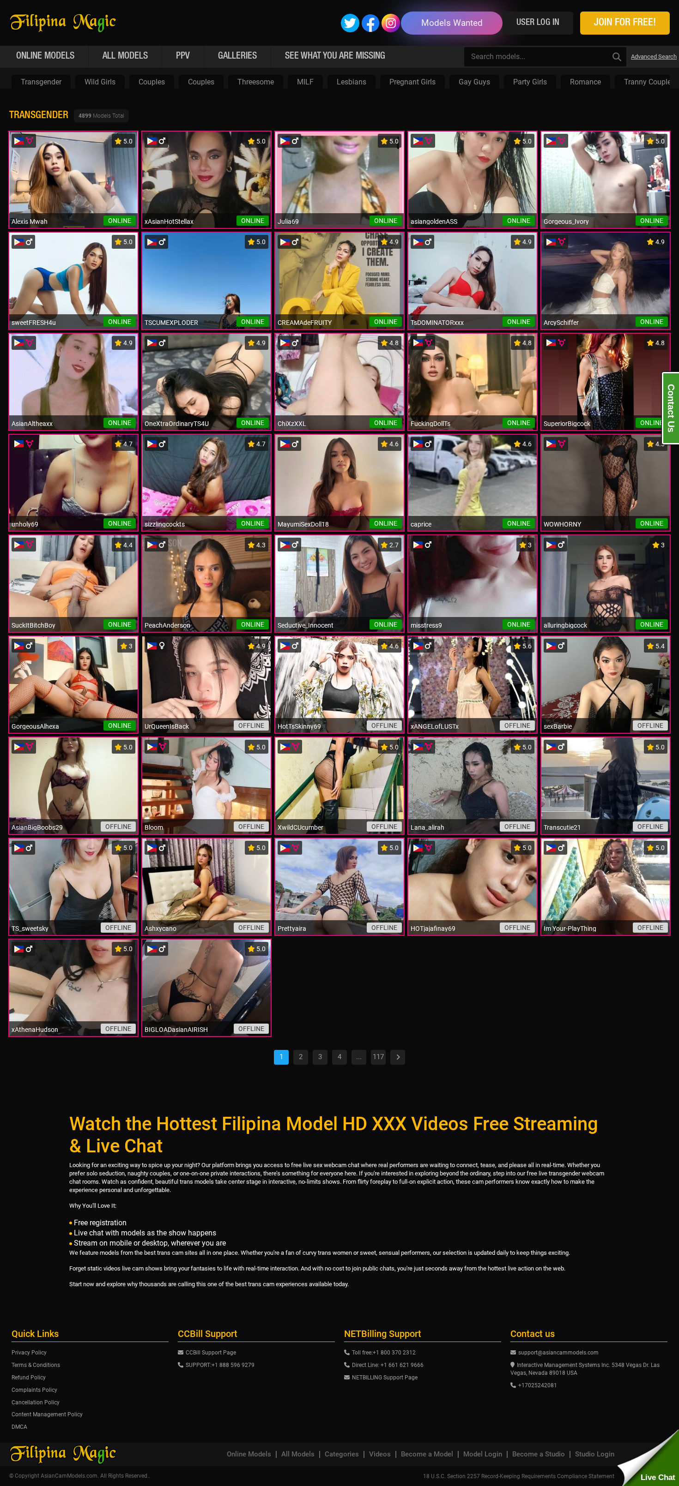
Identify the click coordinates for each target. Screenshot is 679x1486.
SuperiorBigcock (567, 423)
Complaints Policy (34, 1390)
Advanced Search (654, 56)
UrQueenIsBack (167, 726)
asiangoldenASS (434, 221)
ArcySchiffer (561, 322)
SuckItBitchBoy (33, 625)
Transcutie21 (562, 827)
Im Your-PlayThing (570, 928)
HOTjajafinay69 (433, 928)
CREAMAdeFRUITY (305, 322)
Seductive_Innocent (305, 625)
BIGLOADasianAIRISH (176, 1029)
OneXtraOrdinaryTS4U (177, 423)
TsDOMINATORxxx (437, 322)
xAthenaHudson (35, 1029)
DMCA (19, 1427)
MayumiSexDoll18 (303, 524)
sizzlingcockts (165, 524)
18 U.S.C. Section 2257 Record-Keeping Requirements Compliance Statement (518, 1476)
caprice (421, 524)
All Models (298, 1454)
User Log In (537, 22)
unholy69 (25, 524)
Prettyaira (292, 928)
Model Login (482, 1454)
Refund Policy (29, 1377)
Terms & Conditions (36, 1365)
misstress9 (426, 625)
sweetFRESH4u (34, 322)
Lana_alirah (427, 827)
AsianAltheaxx (32, 423)
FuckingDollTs (430, 423)
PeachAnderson (167, 625)
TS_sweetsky (30, 928)
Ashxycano (160, 928)
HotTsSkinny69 (299, 726)
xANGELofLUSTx (435, 726)
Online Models (249, 1454)
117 (378, 1057)
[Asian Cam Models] (63, 23)
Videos (380, 1454)
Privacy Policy (29, 1352)
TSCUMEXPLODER (171, 322)
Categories (342, 1454)
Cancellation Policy (36, 1402)
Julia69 (288, 221)
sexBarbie (558, 726)
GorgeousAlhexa (35, 726)
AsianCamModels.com (69, 1476)
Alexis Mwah (30, 221)
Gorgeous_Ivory (566, 221)
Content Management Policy (47, 1414)
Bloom (154, 827)
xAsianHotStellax (169, 221)
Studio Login (594, 1454)
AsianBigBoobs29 (37, 827)
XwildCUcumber (300, 827)
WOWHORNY (562, 524)
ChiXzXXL (292, 423)
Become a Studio (538, 1454)
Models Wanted (452, 23)
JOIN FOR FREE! (625, 23)
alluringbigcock (565, 625)
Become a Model (427, 1454)
